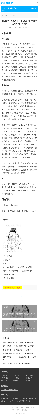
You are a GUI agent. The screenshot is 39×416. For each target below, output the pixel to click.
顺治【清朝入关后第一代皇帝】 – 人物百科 (18, 342)
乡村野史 (16, 378)
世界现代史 (30, 375)
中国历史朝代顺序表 (6, 8)
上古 (11, 407)
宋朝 (13, 410)
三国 (6, 407)
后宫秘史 (4, 381)
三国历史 (4, 375)
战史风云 (29, 381)
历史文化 (24, 8)
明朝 (18, 410)
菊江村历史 (7, 3)
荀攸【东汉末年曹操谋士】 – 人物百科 (16, 363)
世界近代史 (4, 378)
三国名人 (14, 15)
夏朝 (32, 407)
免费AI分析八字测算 (12, 288)
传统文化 (5, 10)
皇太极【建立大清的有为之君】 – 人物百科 (18, 353)
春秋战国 (24, 410)
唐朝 (22, 407)
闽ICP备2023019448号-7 (9, 389)
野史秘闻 (33, 8)
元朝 (17, 407)
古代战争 (29, 378)
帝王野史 (16, 381)
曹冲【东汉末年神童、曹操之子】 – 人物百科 (18, 346)
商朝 (27, 407)
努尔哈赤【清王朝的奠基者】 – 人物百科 (17, 350)
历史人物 (14, 8)
